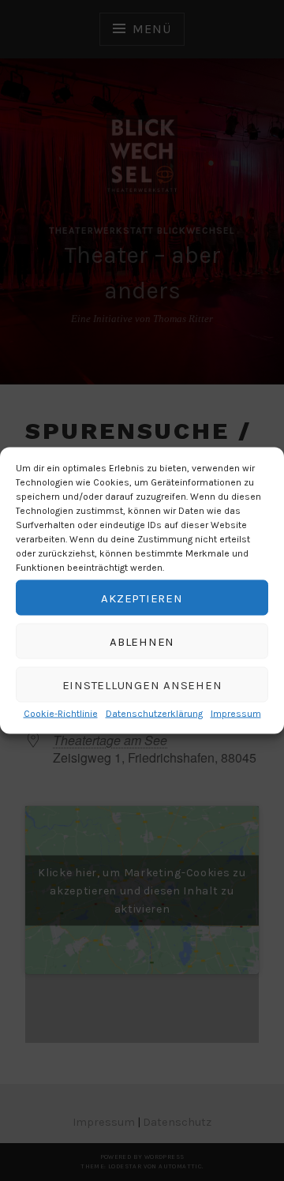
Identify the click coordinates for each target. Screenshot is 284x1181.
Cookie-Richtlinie (61, 713)
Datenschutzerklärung (154, 713)
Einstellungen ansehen (142, 684)
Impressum (236, 713)
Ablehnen (142, 641)
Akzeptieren (141, 597)
